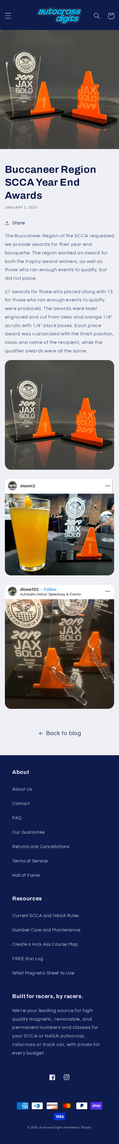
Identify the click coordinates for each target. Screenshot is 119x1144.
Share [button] (18, 223)
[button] (8, 16)
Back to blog (63, 733)
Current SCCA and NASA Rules (45, 915)
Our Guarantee (28, 832)
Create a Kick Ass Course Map (45, 944)
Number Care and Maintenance (46, 930)
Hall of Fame (26, 875)
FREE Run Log (27, 958)
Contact (21, 803)
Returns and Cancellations (41, 846)
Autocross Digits (51, 1127)
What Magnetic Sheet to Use (43, 973)
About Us (22, 789)
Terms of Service (30, 861)
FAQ (17, 818)
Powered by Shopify (77, 1127)
